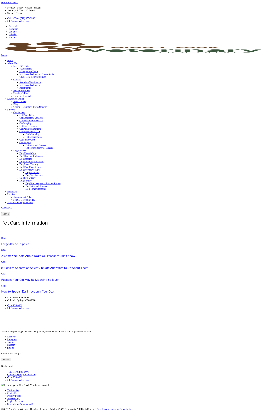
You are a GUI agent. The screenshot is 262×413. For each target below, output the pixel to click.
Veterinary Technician (29, 85)
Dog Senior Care (27, 178)
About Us (12, 63)
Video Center (19, 101)
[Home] (131, 52)
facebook (13, 26)
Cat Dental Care (27, 115)
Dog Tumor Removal (35, 189)
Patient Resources (21, 90)
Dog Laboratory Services (31, 161)
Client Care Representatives (32, 77)
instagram (13, 29)
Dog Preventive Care (29, 169)
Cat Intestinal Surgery (35, 145)
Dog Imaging (25, 158)
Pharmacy (12, 191)
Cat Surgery (25, 142)
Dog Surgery (25, 180)
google (12, 37)
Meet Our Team (21, 66)
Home (10, 60)
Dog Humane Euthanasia (31, 156)
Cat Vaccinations (33, 137)
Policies (11, 194)
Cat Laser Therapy (28, 126)
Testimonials (13, 390)
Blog (15, 104)
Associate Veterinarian (30, 82)
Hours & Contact (9, 2)
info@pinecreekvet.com (18, 21)
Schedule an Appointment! (20, 202)
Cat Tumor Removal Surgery (39, 148)
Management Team (28, 71)
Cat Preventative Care (29, 131)
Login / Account (15, 401)
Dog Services (19, 150)
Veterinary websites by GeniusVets (114, 409)
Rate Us (6, 360)
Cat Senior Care (27, 139)
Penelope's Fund (21, 93)
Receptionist (25, 87)
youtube (13, 31)
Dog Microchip (32, 172)
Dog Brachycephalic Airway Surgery (43, 183)
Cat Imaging (25, 123)
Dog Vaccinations (33, 175)
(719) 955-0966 (14, 305)
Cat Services (19, 112)
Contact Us (6, 207)
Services (11, 109)
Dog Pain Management (30, 167)
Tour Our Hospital (22, 96)
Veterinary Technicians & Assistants (36, 74)
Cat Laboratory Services (31, 118)
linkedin (13, 34)
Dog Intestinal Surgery (36, 186)
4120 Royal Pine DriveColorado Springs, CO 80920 (21, 373)
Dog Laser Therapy (28, 164)
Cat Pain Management (30, 128)
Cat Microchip (32, 134)
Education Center (15, 98)
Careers (17, 79)
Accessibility (13, 398)
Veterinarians (25, 68)
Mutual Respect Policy (24, 199)
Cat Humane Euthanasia (31, 120)
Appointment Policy (23, 197)
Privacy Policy (14, 395)
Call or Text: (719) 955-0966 (21, 18)
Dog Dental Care (27, 153)
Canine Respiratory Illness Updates (30, 107)
